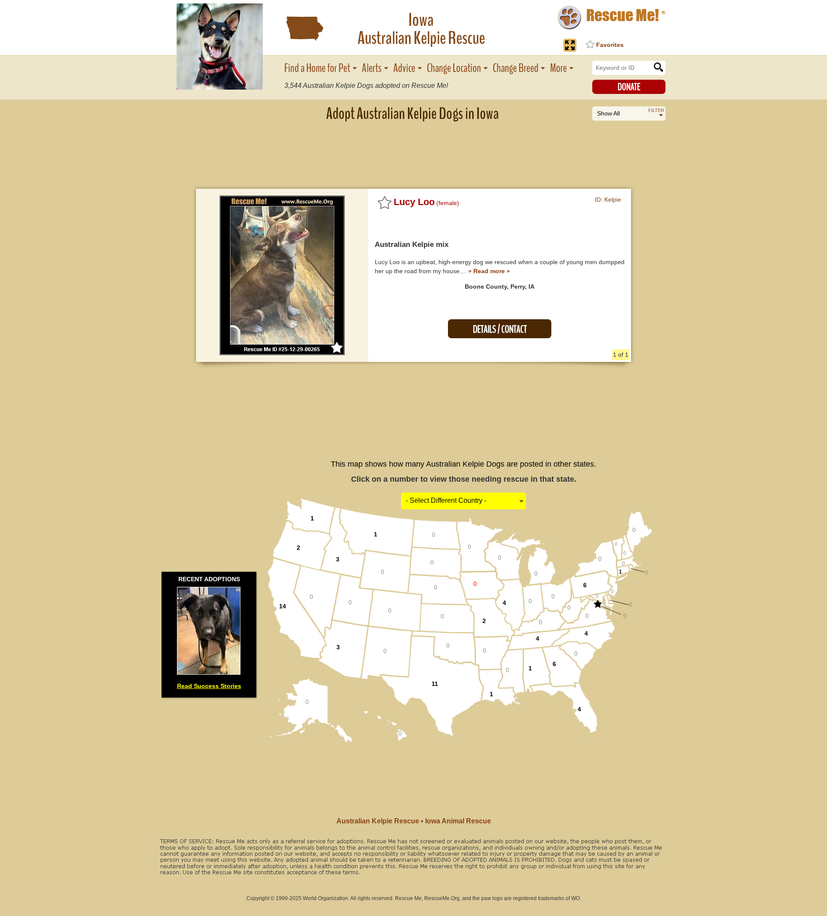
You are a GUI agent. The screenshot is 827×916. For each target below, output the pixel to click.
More (558, 68)
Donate (629, 87)
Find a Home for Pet (317, 68)
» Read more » (489, 271)
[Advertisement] (413, 148)
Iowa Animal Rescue (458, 821)
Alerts (372, 68)
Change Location (454, 68)
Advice (404, 68)
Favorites (610, 44)
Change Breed (515, 68)
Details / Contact (500, 329)
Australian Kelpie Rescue (377, 821)
